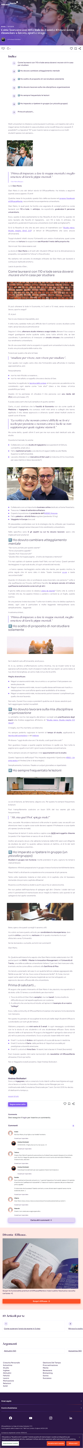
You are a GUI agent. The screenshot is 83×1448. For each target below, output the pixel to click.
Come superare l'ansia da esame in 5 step (22, 1328)
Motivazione (8, 1381)
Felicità (6, 1375)
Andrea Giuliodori (17, 1078)
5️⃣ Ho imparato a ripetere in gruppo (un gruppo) (43, 103)
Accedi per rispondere (21, 1138)
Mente (45, 1368)
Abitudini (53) (10, 1351)
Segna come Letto (18, 1104)
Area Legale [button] (6, 1401)
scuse (64, 572)
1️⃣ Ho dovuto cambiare (39, 71)
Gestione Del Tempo (52, 1363)
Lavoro (6, 1378)
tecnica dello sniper (38, 383)
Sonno (46, 1375)
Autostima (7, 1365)
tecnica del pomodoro (17, 735)
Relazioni (7, 1383)
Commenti (13, 1125)
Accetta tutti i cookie (56, 1443)
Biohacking (48, 1373)
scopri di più (13, 1096)
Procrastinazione (50, 1365)
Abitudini (7, 1373)
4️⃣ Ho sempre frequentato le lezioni (33, 95)
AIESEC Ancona (50, 513)
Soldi (5, 1386)
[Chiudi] (79, 1437)
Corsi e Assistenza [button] (9, 1408)
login (24, 1117)
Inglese (6, 1370)
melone (35, 735)
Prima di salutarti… (26, 112)
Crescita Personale (11, 1363)
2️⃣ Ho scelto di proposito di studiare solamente (41, 79)
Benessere (47, 1370)
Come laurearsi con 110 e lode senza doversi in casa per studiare (45, 63)
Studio (6, 1368)
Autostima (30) (75, 1351)
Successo (47, 1378)
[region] (41, 1441)
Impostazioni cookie (10, 1443)
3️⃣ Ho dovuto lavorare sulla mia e (44, 87)
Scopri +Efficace (40, 1301)
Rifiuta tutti (73, 1443)
